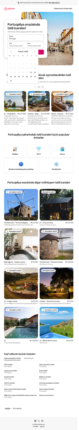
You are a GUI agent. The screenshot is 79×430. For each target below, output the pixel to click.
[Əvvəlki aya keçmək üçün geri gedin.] (11, 51)
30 (35, 76)
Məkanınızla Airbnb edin (63, 8)
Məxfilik (35, 426)
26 (19, 76)
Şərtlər (42, 426)
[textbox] (16, 46)
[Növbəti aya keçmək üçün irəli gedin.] (34, 51)
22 (31, 72)
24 (11, 76)
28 (27, 76)
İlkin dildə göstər (54, 3)
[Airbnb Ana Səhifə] (9, 8)
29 (31, 76)
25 (15, 76)
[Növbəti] (42, 87)
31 (11, 81)
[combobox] (25, 38)
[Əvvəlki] (35, 87)
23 (35, 72)
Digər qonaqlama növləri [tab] (12, 358)
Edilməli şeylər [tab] (28, 358)
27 (23, 76)
